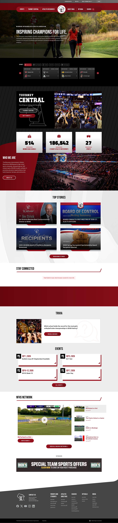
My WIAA (80, 9)
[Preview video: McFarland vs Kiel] (79, 409)
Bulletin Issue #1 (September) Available (36, 359)
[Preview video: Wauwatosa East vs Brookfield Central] (79, 438)
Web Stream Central (95, 507)
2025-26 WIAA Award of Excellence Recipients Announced (35, 246)
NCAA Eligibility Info (53, 501)
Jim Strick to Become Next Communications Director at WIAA (34, 220)
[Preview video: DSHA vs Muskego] (79, 428)
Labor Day (69, 373)
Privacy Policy (44, 520)
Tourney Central (33, 9)
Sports (22, 9)
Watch (76, 1)
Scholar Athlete (52, 505)
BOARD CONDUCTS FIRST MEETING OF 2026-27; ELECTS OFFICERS (80, 220)
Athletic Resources (48, 9)
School (63, 505)
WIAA (86, 1)
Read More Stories (59, 256)
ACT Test (69, 359)
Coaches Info (73, 499)
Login (99, 1)
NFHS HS (73, 508)
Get (26, 116)
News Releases (94, 503)
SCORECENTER (68, 1)
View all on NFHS (58, 446)
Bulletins (93, 499)
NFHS (52, 503)
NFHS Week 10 (27, 373)
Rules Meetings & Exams (75, 510)
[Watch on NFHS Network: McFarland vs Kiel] (44, 420)
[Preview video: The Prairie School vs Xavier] (79, 419)
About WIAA (71, 9)
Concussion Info (73, 501)
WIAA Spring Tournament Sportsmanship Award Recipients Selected (80, 246)
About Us (9, 178)
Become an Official (85, 499)
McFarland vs (24, 437)
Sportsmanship (52, 507)
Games (63, 501)
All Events (59, 385)
